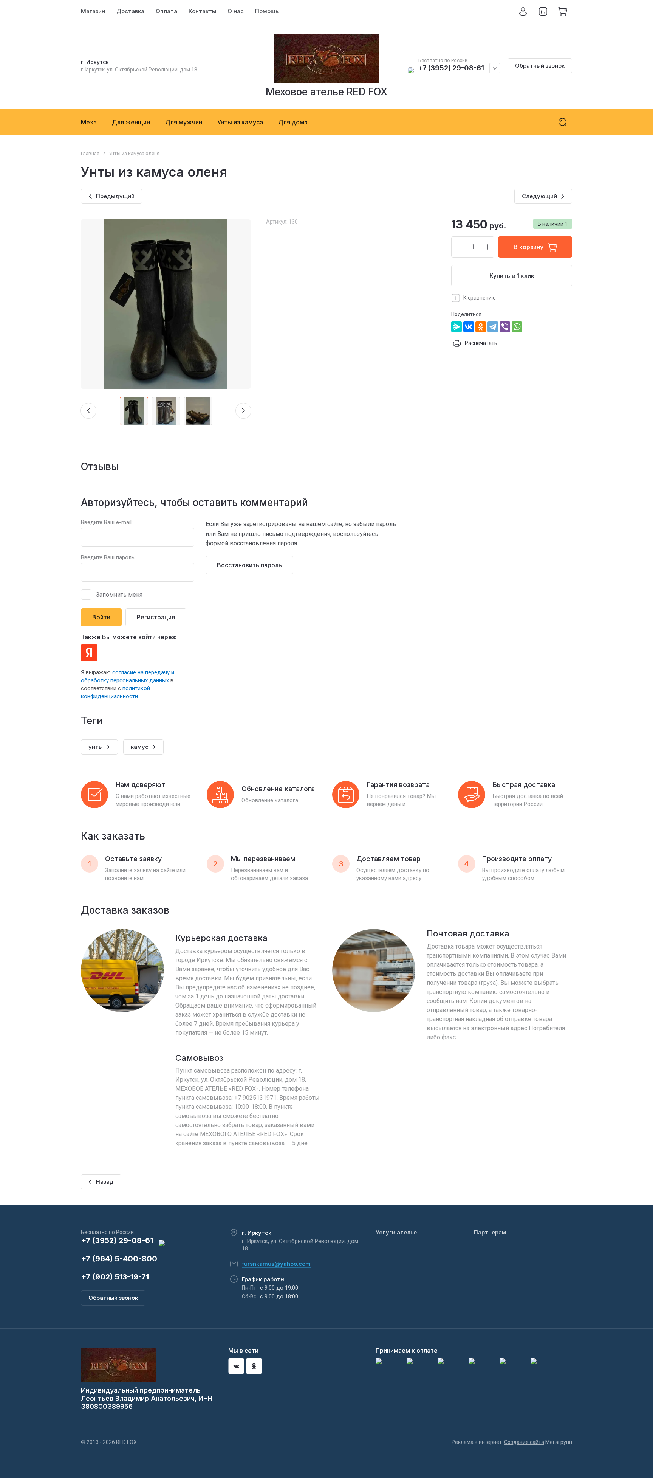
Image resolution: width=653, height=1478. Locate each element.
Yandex (89, 652)
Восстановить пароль (249, 565)
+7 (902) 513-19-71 (115, 1276)
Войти (101, 617)
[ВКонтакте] (468, 326)
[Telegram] (492, 326)
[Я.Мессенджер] (456, 326)
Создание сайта (524, 1442)
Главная (90, 153)
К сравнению (479, 298)
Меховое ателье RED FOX (326, 92)
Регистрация (156, 617)
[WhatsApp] (517, 326)
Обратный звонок (540, 65)
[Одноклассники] (480, 326)
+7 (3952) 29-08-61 (451, 68)
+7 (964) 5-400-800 (119, 1258)
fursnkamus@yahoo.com (276, 1263)
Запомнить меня (119, 594)
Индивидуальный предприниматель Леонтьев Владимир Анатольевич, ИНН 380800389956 (146, 1398)
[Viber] (505, 326)
